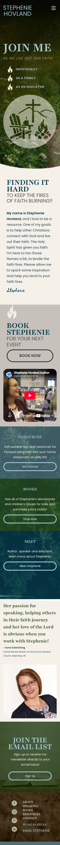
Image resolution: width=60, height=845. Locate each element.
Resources (31, 814)
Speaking (30, 806)
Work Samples (34, 825)
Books (28, 810)
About (28, 802)
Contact (30, 818)
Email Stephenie (36, 830)
